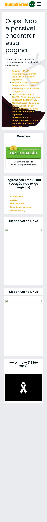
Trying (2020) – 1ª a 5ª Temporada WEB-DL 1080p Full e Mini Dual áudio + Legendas (25, 110)
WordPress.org (17, 210)
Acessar (14, 200)
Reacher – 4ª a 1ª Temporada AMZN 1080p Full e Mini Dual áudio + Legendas (24, 75)
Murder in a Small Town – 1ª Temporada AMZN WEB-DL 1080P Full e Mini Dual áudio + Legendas (25, 87)
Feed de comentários (20, 207)
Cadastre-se (16, 196)
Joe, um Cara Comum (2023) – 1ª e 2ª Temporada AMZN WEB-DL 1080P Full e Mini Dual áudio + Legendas (26, 98)
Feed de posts (17, 203)
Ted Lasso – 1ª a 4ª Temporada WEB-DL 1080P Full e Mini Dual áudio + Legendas (25, 122)
